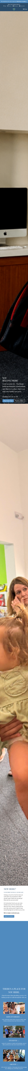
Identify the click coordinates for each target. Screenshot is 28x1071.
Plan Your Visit (8, 401)
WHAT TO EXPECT (9, 916)
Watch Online (19, 401)
